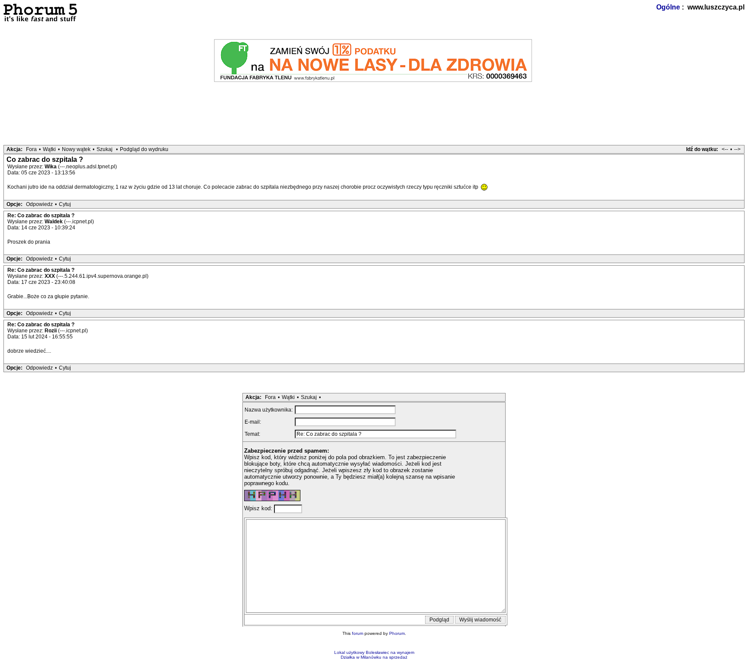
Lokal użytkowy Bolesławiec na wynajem (374, 652)
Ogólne (668, 7)
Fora (31, 149)
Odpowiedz (39, 204)
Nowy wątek (76, 149)
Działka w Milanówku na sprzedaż (374, 657)
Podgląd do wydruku (144, 149)
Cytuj (65, 204)
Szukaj (105, 149)
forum (357, 633)
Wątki (49, 149)
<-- (725, 149)
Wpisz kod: (259, 508)
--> (737, 149)
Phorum (397, 633)
